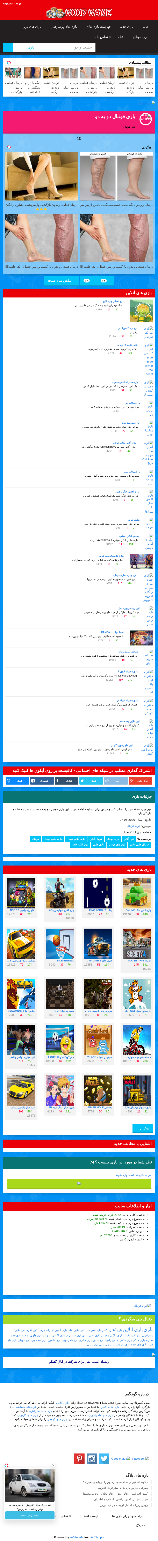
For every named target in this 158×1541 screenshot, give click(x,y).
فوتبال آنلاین (95, 839)
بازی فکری (85, 1340)
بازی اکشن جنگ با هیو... (127, 491)
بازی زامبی (110, 1340)
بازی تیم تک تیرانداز (128, 328)
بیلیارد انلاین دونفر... (129, 536)
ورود (18, 3)
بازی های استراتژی (40, 1411)
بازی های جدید (139, 1344)
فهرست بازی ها (100, 26)
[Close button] (53, 1465)
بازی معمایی (39, 1340)
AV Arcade (77, 1537)
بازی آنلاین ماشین (132, 1335)
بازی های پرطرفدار (64, 26)
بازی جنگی (139, 1340)
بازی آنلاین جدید (93, 1330)
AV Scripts (97, 1537)
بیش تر (144, 1128)
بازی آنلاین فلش (80, 844)
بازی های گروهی (57, 1419)
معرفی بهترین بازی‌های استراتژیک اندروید (123, 1487)
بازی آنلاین (129, 839)
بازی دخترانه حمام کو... (126, 700)
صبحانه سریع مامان (128, 651)
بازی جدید (127, 26)
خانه (146, 26)
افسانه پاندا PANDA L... (111, 632)
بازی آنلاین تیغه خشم (130, 721)
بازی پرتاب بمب (132, 471)
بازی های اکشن (109, 1406)
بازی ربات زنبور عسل (129, 608)
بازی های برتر (32, 26)
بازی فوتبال (134, 826)
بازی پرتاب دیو (132, 402)
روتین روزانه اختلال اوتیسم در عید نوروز (124, 1505)
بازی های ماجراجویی (100, 1415)
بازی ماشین (54, 1340)
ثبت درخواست (30, 1515)
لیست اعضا (90, 1516)
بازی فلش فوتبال (53, 839)
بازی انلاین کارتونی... (127, 344)
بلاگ (139, 1525)
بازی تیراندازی (44, 1335)
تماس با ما (101, 37)
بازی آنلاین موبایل (91, 1335)
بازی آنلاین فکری (35, 1330)
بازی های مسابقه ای (24, 1406)
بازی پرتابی (92, 1344)
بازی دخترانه (124, 1340)
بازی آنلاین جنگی (76, 1330)
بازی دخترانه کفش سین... (125, 382)
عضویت (8, 3)
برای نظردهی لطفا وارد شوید (133, 1175)
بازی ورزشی (105, 1344)
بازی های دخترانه (121, 1344)
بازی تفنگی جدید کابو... (112, 301)
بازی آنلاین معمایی (111, 1335)
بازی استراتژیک (73, 1335)
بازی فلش (98, 844)
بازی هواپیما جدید (130, 422)
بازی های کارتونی (27, 1415)
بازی (148, 1329)
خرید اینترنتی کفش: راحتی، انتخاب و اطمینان (121, 1499)
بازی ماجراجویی (70, 1340)
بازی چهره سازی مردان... (124, 575)
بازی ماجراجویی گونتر (122, 745)
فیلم (120, 37)
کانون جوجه (134, 519)
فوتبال (35, 839)
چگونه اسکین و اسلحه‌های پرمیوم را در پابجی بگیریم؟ (115, 1482)
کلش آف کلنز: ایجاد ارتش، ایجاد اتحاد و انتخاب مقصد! (115, 1493)
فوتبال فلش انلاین (139, 844)
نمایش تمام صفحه (60, 280)
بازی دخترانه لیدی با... (127, 671)
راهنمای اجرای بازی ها (127, 1516)
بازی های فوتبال (117, 844)
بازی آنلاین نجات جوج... (124, 442)
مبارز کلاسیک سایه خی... (111, 555)
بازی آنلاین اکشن (111, 1330)
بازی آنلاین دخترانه (56, 1330)
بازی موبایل (141, 37)
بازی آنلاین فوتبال (76, 839)
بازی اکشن (58, 1335)
